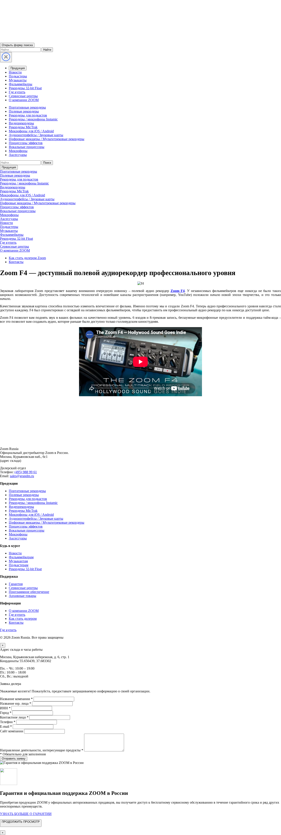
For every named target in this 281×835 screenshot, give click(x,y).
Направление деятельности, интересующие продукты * (41, 750)
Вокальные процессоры (26, 147)
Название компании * (16, 699)
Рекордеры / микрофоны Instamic (33, 119)
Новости (15, 72)
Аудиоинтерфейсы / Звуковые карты (36, 135)
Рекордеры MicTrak (23, 127)
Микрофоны (18, 151)
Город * (5, 713)
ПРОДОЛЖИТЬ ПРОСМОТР (21, 821)
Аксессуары (18, 155)
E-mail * (6, 726)
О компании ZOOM (24, 100)
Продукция (18, 68)
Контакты (16, 262)
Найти (47, 49)
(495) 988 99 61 (25, 472)
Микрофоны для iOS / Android (31, 131)
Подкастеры (18, 76)
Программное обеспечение (29, 592)
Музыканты (18, 80)
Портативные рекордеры (27, 107)
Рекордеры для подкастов (28, 115)
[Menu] (6, 57)
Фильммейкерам (21, 557)
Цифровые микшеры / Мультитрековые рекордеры (46, 139)
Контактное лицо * (14, 717)
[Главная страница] (140, 441)
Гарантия (16, 584)
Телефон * (7, 722)
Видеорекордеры (21, 123)
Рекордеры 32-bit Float (25, 88)
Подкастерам (18, 565)
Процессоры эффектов (26, 143)
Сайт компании (11, 731)
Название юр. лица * (15, 703)
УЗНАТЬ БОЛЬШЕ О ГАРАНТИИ (26, 814)
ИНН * (5, 708)
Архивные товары (22, 596)
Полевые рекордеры (24, 111)
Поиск (47, 162)
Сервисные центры (23, 96)
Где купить (17, 92)
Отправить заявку (13, 758)
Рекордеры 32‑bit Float (25, 569)
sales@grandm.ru (22, 476)
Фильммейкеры (20, 84)
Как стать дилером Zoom (27, 258)
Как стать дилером (23, 618)
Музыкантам (18, 561)
